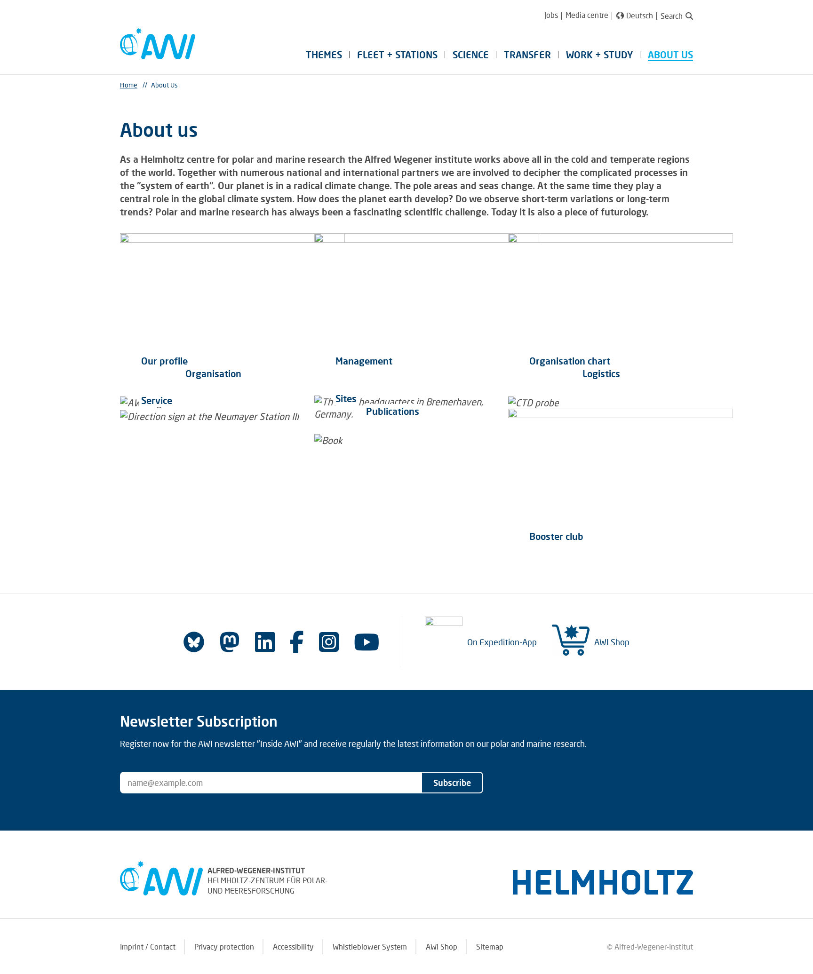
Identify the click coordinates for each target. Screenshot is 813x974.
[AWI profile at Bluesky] (193, 642)
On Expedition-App (502, 642)
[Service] (212, 422)
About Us (670, 54)
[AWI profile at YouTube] (366, 641)
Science (471, 54)
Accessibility (293, 946)
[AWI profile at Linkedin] (265, 641)
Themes (324, 54)
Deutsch (639, 15)
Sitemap (489, 946)
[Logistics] (556, 402)
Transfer (527, 54)
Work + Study (599, 54)
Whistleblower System (370, 946)
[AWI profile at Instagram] (329, 641)
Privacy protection (224, 946)
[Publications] (358, 440)
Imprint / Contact (147, 946)
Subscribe (452, 782)
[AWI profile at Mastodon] (229, 642)
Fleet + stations (397, 54)
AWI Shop (612, 642)
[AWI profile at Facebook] (297, 641)
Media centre (587, 14)
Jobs (551, 14)
